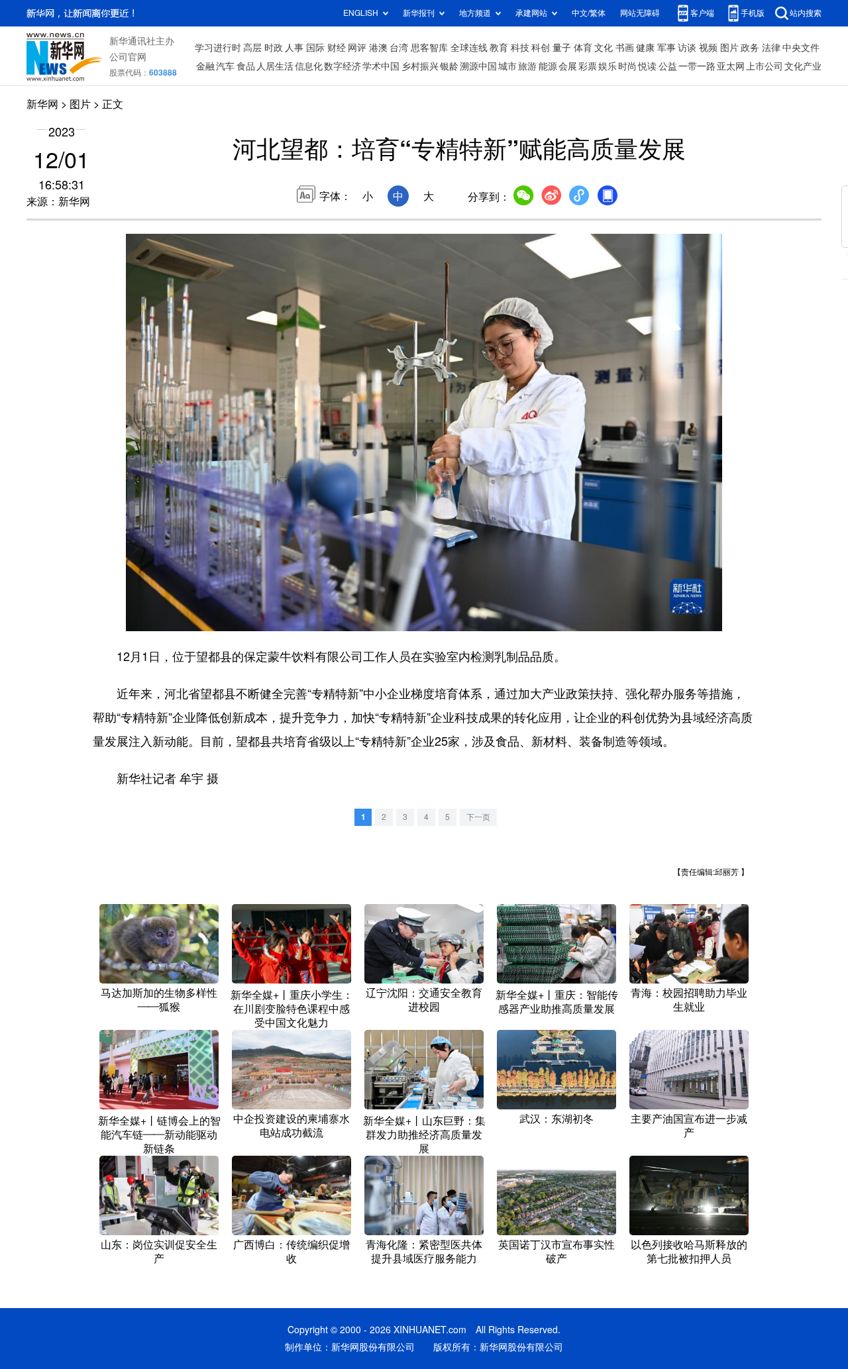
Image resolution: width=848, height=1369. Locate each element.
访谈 (687, 47)
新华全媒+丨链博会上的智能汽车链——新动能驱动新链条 (159, 1134)
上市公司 (764, 66)
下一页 (478, 817)
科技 (520, 47)
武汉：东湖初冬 (556, 1118)
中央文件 (801, 47)
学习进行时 (218, 47)
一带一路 (697, 66)
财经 (336, 47)
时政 (273, 47)
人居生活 (274, 66)
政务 (750, 47)
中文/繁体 (589, 13)
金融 (205, 66)
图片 (729, 47)
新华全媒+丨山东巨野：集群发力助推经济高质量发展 (424, 1134)
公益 (668, 66)
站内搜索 (806, 13)
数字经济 (342, 66)
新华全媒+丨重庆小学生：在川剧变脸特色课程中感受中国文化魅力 (292, 1008)
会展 (567, 66)
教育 (499, 47)
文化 (603, 47)
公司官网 (127, 57)
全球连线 (469, 47)
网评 (357, 47)
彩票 (587, 66)
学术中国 (380, 66)
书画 (624, 47)
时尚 (627, 66)
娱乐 (607, 66)
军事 (666, 47)
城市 (507, 66)
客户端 (702, 13)
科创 (540, 47)
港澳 (378, 47)
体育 (583, 47)
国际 (315, 47)
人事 (294, 47)
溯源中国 (478, 66)
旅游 (527, 66)
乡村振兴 (420, 66)
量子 (562, 47)
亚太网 (731, 66)
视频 (708, 47)
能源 (548, 66)
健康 (645, 47)
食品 (246, 66)
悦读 (647, 66)
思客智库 (429, 47)
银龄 (449, 66)
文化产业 (803, 66)
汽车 (225, 66)
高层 (252, 47)
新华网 (42, 104)
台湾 (399, 47)
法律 (771, 47)
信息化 (309, 66)
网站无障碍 (640, 13)
